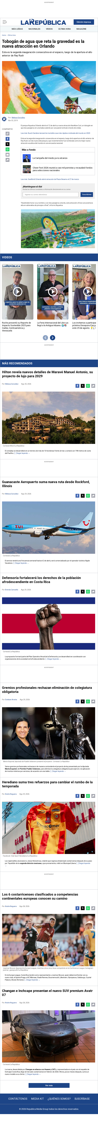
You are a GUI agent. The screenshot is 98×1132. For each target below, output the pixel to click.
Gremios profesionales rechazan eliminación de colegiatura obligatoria (47, 690)
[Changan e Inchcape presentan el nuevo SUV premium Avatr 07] (48, 1036)
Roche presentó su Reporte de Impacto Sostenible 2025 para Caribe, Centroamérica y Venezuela (16, 326)
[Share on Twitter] (7, 144)
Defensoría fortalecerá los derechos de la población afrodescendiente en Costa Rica (41, 580)
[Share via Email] (7, 155)
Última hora (12, 35)
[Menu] (5, 21)
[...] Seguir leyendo (21, 453)
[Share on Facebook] (7, 139)
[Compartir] (7, 160)
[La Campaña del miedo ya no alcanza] (27, 158)
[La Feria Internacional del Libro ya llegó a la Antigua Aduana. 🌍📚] (52, 292)
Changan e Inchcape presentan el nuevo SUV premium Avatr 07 (47, 993)
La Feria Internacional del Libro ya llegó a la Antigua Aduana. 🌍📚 (52, 324)
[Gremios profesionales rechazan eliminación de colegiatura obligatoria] (48, 733)
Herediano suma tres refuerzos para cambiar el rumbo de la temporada (47, 784)
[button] (84, 22)
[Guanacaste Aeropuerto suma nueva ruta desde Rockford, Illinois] (48, 527)
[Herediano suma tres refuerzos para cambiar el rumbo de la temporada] (48, 828)
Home (4, 35)
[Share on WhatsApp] (7, 149)
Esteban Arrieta (11, 700)
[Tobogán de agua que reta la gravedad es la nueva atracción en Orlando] (49, 87)
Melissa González (18, 118)
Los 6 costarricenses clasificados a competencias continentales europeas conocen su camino (40, 896)
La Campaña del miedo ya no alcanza (50, 158)
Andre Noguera (11, 794)
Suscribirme (86, 194)
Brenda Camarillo (11, 590)
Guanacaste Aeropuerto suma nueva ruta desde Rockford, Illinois (46, 484)
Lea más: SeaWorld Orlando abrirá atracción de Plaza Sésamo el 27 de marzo (50, 179)
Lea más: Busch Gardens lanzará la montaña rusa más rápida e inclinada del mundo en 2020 (55, 133)
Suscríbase (82, 1098)
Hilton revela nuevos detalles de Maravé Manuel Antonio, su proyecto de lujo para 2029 (47, 374)
